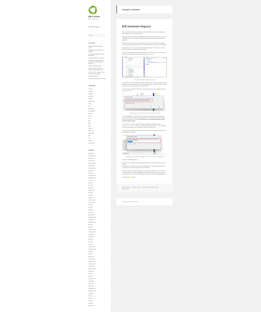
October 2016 (91, 246)
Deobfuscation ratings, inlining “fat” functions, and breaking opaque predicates (96, 62)
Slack (162, 174)
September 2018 (92, 222)
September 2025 (92, 155)
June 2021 (90, 185)
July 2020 (90, 192)
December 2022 (92, 175)
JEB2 (89, 118)
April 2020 (90, 197)
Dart (89, 106)
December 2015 (92, 261)
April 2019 (90, 209)
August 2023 (91, 170)
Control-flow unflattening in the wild (96, 78)
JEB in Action (94, 16)
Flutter (90, 116)
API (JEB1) (90, 91)
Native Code (91, 130)
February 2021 (91, 190)
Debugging (90, 108)
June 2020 (90, 195)
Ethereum (90, 113)
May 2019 (90, 207)
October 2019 (91, 202)
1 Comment (126, 189)
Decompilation (91, 111)
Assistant (90, 98)
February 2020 (91, 200)
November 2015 (92, 264)
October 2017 (91, 234)
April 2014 (90, 283)
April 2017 (90, 244)
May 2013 (90, 300)
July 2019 (90, 205)
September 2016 (92, 249)
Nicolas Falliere (137, 187)
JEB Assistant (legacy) (93, 76)
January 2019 (91, 214)
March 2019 (91, 212)
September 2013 (92, 291)
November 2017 (92, 232)
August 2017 (91, 237)
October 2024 (91, 160)
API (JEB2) (90, 93)
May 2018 (90, 227)
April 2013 (90, 303)
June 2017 (90, 239)
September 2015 (92, 268)
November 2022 (92, 178)
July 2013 (90, 295)
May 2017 (90, 241)
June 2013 (90, 298)
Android (90, 89)
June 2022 (90, 180)
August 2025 (91, 158)
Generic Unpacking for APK (94, 65)
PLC (89, 138)
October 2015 (91, 266)
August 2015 (91, 271)
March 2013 (91, 305)
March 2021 (91, 187)
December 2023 (92, 168)
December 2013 (92, 288)
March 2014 (91, 286)
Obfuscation (91, 133)
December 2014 (92, 278)
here (141, 33)
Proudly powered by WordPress (130, 201)
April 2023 (90, 173)
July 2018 (90, 224)
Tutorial (90, 140)
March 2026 (91, 153)
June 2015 (90, 276)
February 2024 (91, 163)
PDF (89, 135)
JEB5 (89, 125)
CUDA (89, 103)
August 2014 (91, 281)
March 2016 (91, 256)
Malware (90, 128)
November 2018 (92, 217)
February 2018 (91, 229)
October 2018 (91, 219)
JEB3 (89, 121)
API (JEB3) (90, 96)
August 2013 (91, 293)
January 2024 (91, 165)
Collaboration (91, 101)
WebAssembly (91, 143)
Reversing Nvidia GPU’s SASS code (96, 58)
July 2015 (90, 273)
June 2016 (90, 251)
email (159, 174)
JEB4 (89, 123)
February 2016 (91, 259)
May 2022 (90, 182)
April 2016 (90, 254)
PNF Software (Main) (93, 27)
